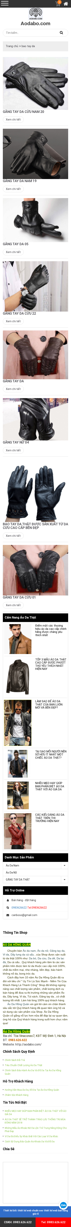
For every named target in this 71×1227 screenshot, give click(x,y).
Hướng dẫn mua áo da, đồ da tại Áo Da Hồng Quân (32, 1090)
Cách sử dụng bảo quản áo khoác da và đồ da (30, 1141)
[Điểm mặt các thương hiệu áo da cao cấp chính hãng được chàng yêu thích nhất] (17, 639)
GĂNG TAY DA (13, 381)
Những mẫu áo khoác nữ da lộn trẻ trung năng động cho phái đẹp (36, 1130)
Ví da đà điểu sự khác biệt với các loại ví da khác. (32, 1136)
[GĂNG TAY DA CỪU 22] (35, 286)
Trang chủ (12, 46)
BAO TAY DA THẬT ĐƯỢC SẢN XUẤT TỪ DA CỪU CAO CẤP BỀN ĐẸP (35, 526)
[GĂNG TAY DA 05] (35, 220)
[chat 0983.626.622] (63, 1204)
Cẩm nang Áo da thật (20, 617)
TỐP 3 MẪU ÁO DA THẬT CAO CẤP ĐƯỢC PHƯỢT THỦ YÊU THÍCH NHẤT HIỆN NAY (50, 664)
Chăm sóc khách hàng (16, 1095)
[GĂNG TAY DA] (35, 354)
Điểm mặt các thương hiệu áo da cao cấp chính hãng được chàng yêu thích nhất (50, 630)
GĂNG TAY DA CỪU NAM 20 (23, 112)
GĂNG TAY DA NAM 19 (20, 181)
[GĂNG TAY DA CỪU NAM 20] (35, 83)
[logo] (35, 12)
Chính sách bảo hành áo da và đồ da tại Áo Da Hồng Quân (33, 1072)
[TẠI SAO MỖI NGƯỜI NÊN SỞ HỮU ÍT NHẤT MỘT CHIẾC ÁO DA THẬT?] (17, 764)
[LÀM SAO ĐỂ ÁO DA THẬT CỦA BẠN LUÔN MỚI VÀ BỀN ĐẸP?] (17, 723)
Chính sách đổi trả (15, 1060)
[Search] (61, 32)
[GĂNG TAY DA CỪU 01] (35, 570)
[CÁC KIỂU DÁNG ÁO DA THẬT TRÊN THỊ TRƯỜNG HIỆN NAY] (17, 831)
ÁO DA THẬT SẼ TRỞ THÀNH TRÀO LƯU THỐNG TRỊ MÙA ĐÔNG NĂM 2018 (35, 1121)
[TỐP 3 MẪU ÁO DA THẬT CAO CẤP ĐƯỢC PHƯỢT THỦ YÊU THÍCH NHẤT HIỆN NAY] (17, 677)
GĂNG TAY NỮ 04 (16, 442)
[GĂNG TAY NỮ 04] (35, 419)
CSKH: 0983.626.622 (18, 1222)
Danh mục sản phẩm (19, 857)
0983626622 (19, 907)
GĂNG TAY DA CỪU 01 (19, 597)
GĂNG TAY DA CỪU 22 (19, 313)
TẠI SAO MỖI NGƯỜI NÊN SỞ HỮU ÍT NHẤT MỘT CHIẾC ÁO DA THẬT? (50, 754)
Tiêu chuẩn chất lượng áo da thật (23, 1065)
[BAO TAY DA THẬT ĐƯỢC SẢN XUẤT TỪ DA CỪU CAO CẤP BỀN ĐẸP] (35, 491)
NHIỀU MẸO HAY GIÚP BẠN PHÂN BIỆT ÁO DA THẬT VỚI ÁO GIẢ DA (49, 786)
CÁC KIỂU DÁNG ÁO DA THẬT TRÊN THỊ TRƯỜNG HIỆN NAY (49, 818)
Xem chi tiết (13, 119)
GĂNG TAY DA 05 (15, 244)
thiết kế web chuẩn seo (30, 1210)
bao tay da (28, 46)
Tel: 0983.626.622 (53, 1222)
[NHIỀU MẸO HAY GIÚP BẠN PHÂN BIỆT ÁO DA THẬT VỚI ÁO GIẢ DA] (17, 795)
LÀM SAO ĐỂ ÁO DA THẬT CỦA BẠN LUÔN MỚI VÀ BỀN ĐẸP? (48, 704)
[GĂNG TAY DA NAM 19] (35, 154)
